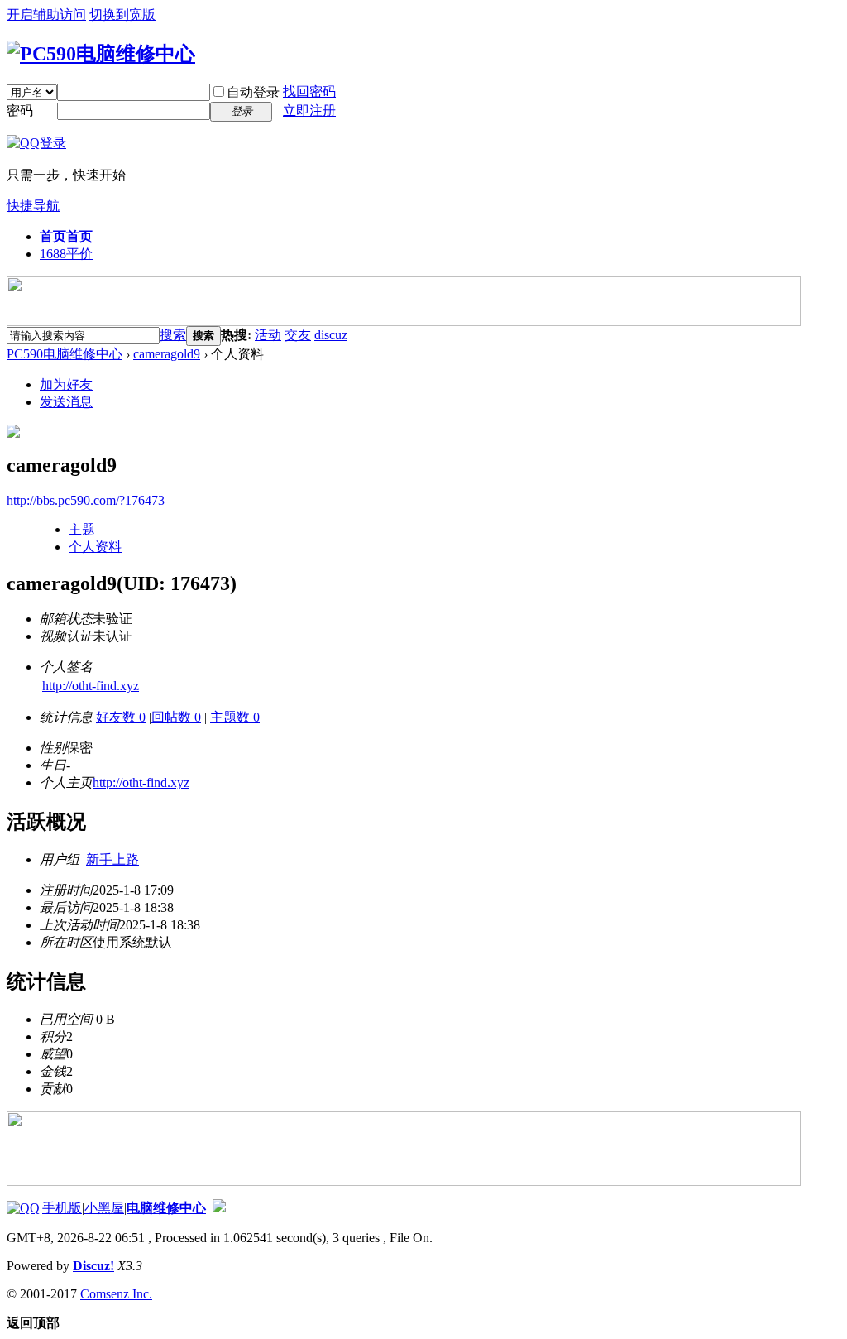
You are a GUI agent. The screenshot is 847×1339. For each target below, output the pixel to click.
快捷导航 (33, 206)
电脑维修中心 (166, 1208)
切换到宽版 (122, 14)
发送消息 (66, 402)
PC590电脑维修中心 (64, 354)
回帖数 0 (176, 717)
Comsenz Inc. (116, 1294)
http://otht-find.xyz (90, 686)
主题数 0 (235, 717)
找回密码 (309, 91)
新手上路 (112, 859)
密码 (20, 110)
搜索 (173, 335)
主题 (82, 529)
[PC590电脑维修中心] (101, 54)
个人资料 (95, 547)
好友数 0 (121, 717)
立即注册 (309, 110)
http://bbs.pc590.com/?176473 (86, 500)
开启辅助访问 (46, 14)
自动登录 (253, 92)
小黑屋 (104, 1208)
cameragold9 (166, 354)
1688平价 (66, 254)
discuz (330, 335)
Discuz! (93, 1266)
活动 (268, 335)
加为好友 (66, 384)
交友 (298, 335)
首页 (66, 236)
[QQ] (23, 1208)
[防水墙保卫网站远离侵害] (219, 1208)
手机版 (62, 1208)
